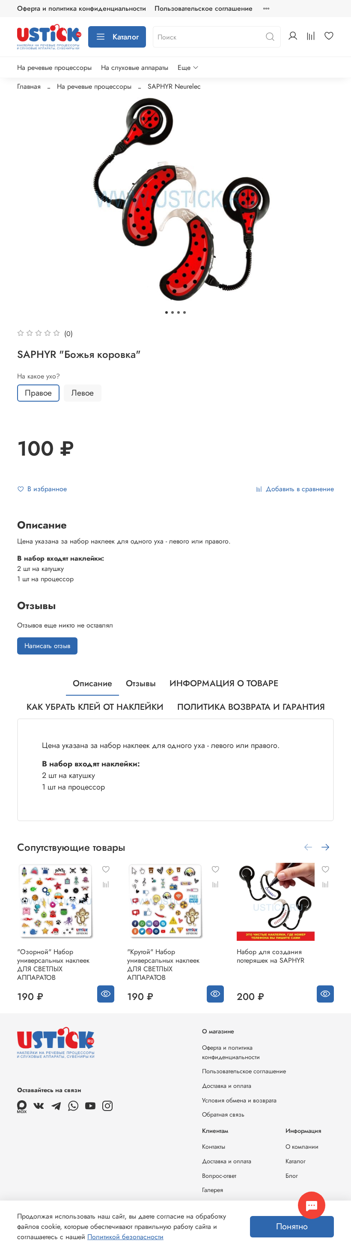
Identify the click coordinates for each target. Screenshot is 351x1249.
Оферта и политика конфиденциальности (81, 8)
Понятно (292, 1226)
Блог (292, 1175)
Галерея (212, 1190)
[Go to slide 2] (172, 312)
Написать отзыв (47, 646)
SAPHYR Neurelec (174, 86)
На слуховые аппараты (134, 67)
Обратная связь (223, 1114)
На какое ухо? (38, 376)
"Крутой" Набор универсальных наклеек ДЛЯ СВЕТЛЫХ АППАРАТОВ (163, 964)
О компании (302, 1146)
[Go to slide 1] (166, 312)
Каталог (126, 36)
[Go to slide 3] (178, 312)
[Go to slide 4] (184, 312)
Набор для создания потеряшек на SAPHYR (270, 956)
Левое (82, 393)
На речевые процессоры (54, 67)
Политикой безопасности (125, 1237)
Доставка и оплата (226, 1085)
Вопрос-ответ (219, 1175)
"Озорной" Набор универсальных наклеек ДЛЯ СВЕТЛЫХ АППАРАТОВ (53, 964)
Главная (29, 86)
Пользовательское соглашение (204, 8)
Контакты (213, 1146)
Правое (38, 393)
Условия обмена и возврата (239, 1100)
